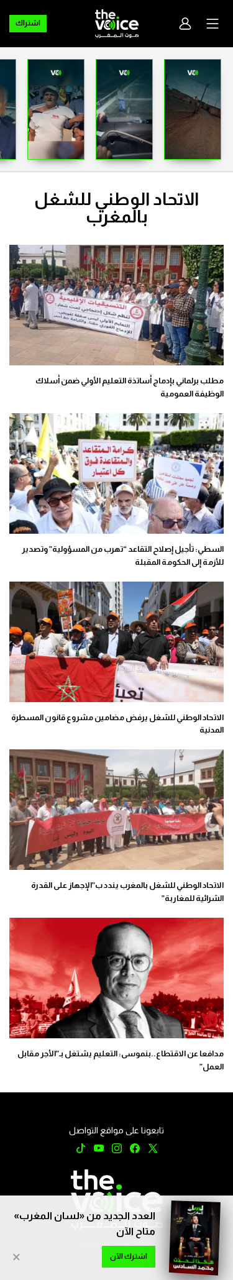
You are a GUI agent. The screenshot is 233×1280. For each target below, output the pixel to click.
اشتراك (28, 23)
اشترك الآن (128, 1256)
